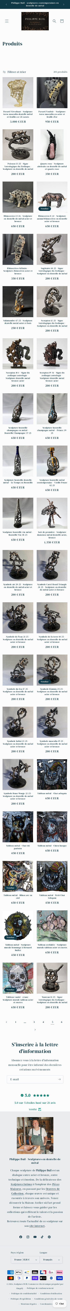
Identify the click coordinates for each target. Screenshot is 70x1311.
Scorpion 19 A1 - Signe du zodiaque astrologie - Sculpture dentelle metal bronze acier (52, 377)
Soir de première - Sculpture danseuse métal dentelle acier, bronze (52, 535)
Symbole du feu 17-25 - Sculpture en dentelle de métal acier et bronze (18, 692)
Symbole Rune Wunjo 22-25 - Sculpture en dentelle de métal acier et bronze (18, 796)
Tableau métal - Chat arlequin (52, 793)
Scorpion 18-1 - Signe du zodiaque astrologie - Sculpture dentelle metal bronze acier (18, 377)
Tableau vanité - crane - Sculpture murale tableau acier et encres (18, 1000)
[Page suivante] (35, 1029)
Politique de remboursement (40, 1288)
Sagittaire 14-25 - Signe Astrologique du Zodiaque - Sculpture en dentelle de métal (52, 271)
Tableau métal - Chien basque (52, 846)
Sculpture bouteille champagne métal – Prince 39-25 (52, 430)
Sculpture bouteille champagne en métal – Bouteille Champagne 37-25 (18, 430)
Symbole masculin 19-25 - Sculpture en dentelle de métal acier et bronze (52, 744)
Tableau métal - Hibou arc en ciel (18, 896)
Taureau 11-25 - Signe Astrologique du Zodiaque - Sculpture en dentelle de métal (52, 1000)
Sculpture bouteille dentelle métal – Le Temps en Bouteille (18, 481)
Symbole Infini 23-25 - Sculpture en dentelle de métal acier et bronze (18, 744)
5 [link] (52, 1022)
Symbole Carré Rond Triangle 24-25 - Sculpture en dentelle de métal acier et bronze (52, 587)
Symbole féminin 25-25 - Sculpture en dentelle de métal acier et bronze (52, 692)
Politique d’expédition (21, 1299)
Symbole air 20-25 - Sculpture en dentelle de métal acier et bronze (17, 587)
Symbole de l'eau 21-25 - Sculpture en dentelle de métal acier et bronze (18, 639)
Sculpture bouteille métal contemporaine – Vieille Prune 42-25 (52, 483)
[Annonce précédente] (6, 4)
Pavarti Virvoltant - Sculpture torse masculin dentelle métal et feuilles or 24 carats (18, 114)
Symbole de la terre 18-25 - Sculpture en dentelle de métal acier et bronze (52, 639)
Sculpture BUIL (21, 1284)
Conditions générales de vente (48, 1299)
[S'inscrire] (59, 1079)
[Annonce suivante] (63, 4)
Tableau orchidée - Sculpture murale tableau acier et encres (52, 946)
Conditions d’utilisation (51, 1293)
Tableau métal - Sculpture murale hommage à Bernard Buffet (18, 947)
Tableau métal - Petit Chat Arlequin (52, 896)
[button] (7, 21)
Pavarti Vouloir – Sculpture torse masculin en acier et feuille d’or (52, 114)
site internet (37, 1226)
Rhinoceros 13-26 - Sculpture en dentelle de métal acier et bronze (18, 219)
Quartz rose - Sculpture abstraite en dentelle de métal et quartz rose (52, 166)
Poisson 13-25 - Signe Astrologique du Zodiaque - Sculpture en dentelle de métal (18, 166)
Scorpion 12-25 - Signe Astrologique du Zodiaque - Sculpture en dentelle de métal (52, 323)
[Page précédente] (6, 1022)
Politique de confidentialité (24, 1293)
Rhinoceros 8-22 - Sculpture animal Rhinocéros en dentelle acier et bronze (52, 219)
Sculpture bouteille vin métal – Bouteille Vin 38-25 (18, 533)
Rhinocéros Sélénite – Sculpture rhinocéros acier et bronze (17, 271)
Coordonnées (46, 1304)
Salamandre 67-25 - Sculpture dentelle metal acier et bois (17, 322)
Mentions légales (29, 1304)
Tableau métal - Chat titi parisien (18, 847)
